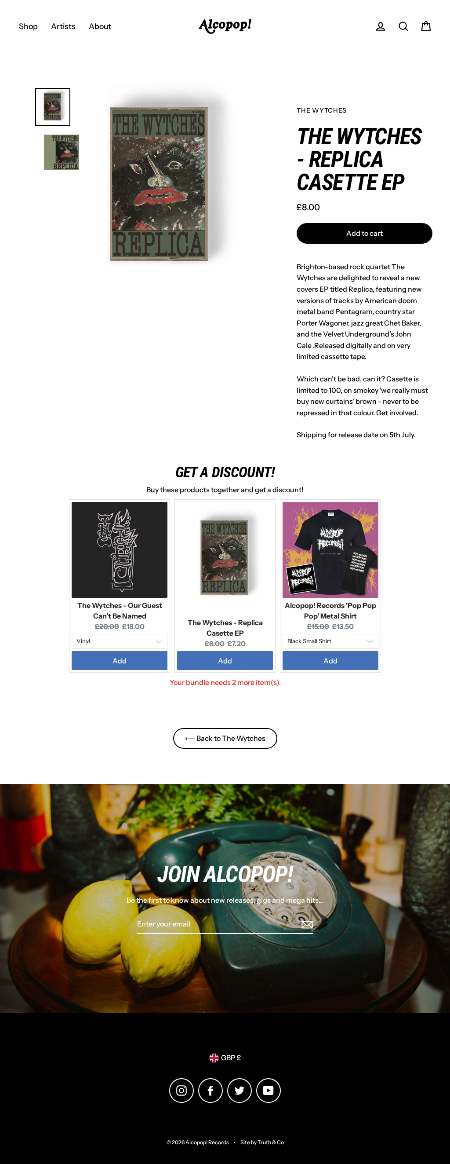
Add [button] (119, 660)
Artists (63, 26)
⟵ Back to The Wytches (225, 738)
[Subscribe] (306, 924)
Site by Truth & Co (262, 1142)
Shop (28, 26)
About (100, 26)
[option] (160, 185)
